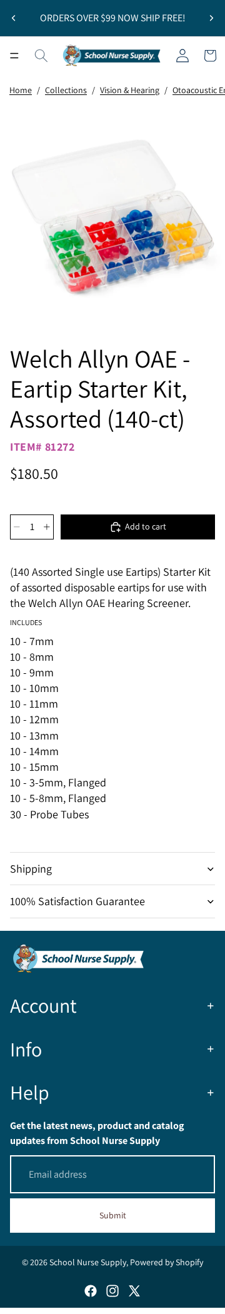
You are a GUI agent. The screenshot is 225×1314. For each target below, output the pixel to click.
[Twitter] (134, 1290)
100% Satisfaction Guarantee (77, 901)
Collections (66, 90)
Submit (112, 1215)
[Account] (182, 55)
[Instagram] (112, 1290)
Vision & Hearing (129, 90)
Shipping (31, 868)
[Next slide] (211, 18)
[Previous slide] (14, 18)
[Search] (41, 55)
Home (20, 90)
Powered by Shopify (166, 1262)
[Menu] (14, 55)
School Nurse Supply (87, 1262)
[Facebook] (90, 1290)
